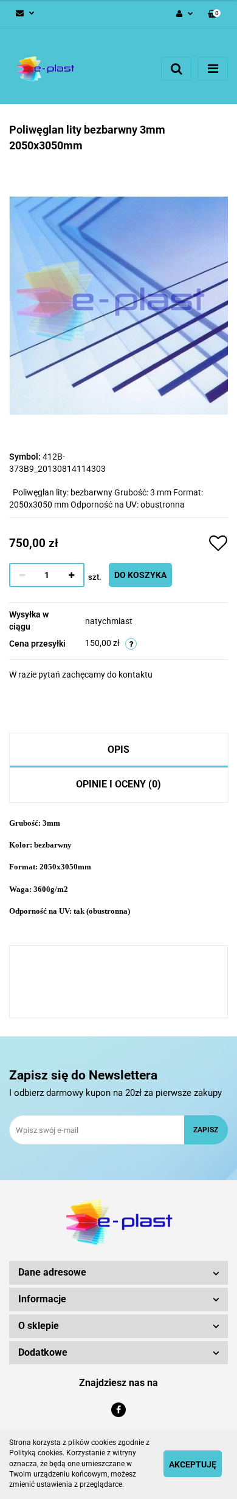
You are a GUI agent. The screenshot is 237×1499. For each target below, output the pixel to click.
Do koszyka (140, 575)
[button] (214, 14)
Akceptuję (192, 1464)
